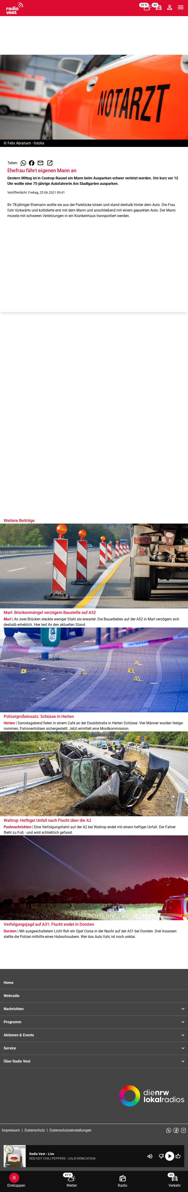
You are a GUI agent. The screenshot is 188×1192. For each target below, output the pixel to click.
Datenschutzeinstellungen (70, 1130)
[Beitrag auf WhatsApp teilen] (23, 163)
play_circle (169, 1156)
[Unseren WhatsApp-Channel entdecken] (168, 1130)
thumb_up (178, 1156)
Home (9, 982)
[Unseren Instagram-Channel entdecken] (183, 1130)
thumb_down (161, 1156)
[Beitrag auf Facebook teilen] (31, 163)
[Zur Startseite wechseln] (15, 8)
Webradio (11, 996)
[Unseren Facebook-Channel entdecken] (176, 1130)
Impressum (11, 1130)
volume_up (150, 1156)
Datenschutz (35, 1130)
